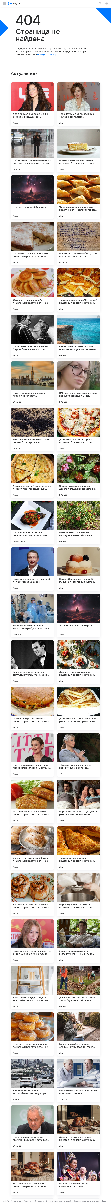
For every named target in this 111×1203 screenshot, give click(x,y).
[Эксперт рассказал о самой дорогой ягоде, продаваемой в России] (78, 476)
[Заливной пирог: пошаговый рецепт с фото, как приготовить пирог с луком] (32, 708)
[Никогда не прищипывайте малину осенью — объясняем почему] (78, 522)
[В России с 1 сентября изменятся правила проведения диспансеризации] (78, 1080)
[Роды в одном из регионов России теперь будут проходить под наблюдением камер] (32, 615)
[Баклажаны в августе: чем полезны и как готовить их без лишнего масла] (32, 522)
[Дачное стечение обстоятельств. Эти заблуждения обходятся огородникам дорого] (78, 987)
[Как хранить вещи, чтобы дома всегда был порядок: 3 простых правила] (32, 987)
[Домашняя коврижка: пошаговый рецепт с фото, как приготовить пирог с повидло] (78, 708)
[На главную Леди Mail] (16, 3)
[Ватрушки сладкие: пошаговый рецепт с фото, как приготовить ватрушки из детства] (32, 894)
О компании (16, 1201)
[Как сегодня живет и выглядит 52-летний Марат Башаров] (32, 569)
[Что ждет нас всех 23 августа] (32, 197)
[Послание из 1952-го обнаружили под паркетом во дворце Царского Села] (78, 243)
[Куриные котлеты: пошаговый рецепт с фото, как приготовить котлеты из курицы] (32, 801)
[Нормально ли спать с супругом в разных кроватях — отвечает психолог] (78, 801)
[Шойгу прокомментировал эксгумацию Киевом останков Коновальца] (32, 1127)
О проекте (39, 1201)
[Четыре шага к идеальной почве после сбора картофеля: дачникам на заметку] (32, 429)
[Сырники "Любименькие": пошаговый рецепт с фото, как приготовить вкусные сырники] (32, 290)
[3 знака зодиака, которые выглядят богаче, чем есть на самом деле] (78, 941)
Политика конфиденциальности (86, 1201)
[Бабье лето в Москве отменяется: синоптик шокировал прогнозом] (32, 150)
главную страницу (46, 54)
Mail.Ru (6, 1201)
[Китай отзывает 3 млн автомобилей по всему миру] (32, 1080)
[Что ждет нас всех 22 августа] (78, 615)
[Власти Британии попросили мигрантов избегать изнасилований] (32, 383)
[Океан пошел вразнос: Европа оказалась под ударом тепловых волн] (78, 336)
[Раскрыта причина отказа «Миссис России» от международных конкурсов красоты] (78, 1173)
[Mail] (10, 3)
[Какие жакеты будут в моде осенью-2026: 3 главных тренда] (78, 1034)
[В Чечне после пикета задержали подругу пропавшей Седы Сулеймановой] (78, 383)
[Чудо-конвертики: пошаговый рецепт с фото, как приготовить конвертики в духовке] (78, 197)
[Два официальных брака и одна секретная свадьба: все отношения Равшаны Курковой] (32, 104)
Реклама (27, 1201)
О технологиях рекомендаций (58, 1201)
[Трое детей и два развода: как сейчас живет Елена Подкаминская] (78, 104)
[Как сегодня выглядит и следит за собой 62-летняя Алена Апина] (32, 941)
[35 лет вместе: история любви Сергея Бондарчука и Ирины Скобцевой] (32, 336)
